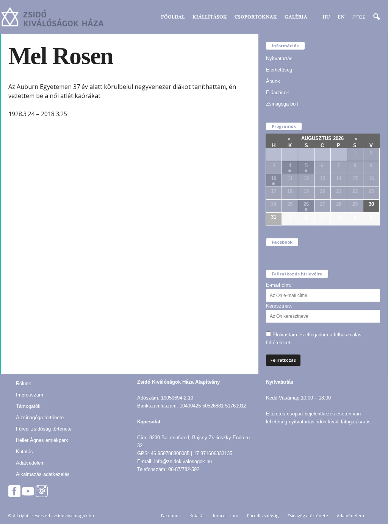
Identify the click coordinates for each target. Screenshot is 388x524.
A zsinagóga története (40, 417)
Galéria (296, 17)
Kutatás (24, 451)
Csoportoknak (256, 17)
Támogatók (28, 406)
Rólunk (23, 383)
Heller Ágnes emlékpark (42, 440)
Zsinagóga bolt (282, 104)
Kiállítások (209, 17)
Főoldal (173, 17)
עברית (359, 17)
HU (326, 17)
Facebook (171, 515)
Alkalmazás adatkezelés (43, 474)
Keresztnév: (279, 306)
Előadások (277, 92)
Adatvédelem (30, 463)
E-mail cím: (278, 285)
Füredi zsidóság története (44, 429)
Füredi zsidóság (262, 515)
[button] (376, 17)
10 (273, 178)
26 (306, 204)
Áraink (273, 81)
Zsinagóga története (307, 515)
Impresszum (29, 395)
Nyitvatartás (279, 58)
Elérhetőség (279, 70)
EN (341, 17)
